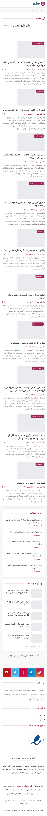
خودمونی (41, 690)
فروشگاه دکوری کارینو (29, 690)
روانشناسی (39, 276)
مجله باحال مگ (39, 699)
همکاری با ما (38, 790)
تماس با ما (28, 790)
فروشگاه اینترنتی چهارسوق (20, 694)
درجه (40, 715)
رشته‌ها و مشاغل (38, 324)
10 (3, 69)
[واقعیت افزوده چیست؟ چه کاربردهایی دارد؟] (31, 237)
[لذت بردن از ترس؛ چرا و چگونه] (31, 470)
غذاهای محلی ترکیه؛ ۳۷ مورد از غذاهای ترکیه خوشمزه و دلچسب (24, 64)
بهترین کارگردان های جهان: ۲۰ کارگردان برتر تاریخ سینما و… (18, 636)
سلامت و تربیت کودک (36, 184)
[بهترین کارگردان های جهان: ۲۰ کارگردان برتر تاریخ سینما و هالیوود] (36, 638)
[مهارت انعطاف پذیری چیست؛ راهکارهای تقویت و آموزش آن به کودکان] (31, 422)
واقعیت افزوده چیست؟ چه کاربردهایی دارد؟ (24, 250)
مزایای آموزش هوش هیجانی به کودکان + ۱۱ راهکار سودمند (25, 204)
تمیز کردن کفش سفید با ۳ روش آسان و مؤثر (24, 110)
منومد (40, 719)
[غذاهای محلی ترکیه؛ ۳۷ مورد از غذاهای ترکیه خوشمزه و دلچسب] (31, 49)
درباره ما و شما (9, 786)
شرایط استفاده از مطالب (13, 790)
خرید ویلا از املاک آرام (37, 694)
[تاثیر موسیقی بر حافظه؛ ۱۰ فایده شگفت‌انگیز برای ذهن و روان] (31, 142)
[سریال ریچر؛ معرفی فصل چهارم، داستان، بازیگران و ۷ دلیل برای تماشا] (36, 604)
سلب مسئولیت (35, 793)
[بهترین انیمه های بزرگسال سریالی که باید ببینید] (36, 627)
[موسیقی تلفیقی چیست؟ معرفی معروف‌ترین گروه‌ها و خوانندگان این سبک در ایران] (31, 375)
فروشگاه (37, 786)
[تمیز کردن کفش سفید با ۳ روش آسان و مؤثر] (31, 97)
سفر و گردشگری (38, 43)
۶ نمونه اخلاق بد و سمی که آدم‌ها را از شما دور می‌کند (25, 543)
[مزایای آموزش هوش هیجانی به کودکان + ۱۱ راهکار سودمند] (31, 190)
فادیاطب (7, 694)
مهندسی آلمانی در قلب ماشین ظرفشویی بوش (25, 532)
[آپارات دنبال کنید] (23, 672)
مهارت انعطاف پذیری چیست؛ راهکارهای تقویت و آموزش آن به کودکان (26, 437)
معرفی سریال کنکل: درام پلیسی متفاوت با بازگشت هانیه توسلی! (24, 566)
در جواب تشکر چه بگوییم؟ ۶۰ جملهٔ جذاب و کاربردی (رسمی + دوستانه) (23, 521)
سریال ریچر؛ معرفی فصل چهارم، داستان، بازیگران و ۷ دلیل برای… (17, 602)
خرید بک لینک (7, 690)
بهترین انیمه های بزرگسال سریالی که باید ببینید (17, 625)
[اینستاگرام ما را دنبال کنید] (39, 672)
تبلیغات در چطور (23, 786)
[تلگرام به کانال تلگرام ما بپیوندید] (31, 672)
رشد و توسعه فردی (37, 416)
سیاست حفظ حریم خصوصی (17, 793)
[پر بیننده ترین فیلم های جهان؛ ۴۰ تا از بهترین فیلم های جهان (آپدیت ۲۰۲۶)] (36, 616)
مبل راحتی (17, 690)
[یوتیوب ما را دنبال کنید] (7, 672)
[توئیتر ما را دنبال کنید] (15, 672)
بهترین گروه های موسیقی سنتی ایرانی (27, 343)
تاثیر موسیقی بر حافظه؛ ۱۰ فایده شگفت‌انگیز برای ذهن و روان (24, 156)
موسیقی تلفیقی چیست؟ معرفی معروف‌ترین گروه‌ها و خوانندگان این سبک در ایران (24, 389)
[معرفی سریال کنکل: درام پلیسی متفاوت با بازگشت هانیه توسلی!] (36, 593)
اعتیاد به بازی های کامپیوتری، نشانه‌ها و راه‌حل (26, 296)
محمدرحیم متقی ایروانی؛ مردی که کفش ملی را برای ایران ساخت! (24, 555)
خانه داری (40, 91)
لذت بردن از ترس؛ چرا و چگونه (31, 483)
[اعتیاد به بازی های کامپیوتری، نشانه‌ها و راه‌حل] (31, 282)
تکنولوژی (40, 231)
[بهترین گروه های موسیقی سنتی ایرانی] (31, 330)
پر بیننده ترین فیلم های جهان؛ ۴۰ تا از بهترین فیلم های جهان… (17, 614)
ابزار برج (29, 699)
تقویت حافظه (39, 136)
